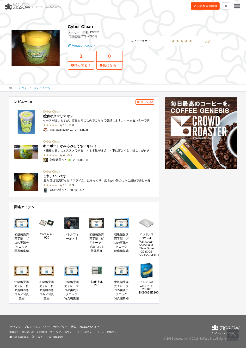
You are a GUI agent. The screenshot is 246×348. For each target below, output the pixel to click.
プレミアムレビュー (37, 327)
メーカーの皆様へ (106, 332)
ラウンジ (15, 327)
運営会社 (14, 332)
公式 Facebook (20, 337)
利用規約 (42, 332)
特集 (73, 327)
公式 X (39, 337)
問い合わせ (28, 332)
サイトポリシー (85, 332)
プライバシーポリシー (62, 332)
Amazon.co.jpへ (83, 45)
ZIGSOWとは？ (89, 327)
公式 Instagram (54, 337)
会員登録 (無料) (206, 6)
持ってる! (146, 102)
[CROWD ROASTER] (201, 133)
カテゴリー (60, 327)
